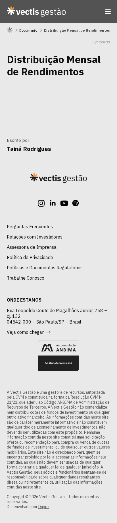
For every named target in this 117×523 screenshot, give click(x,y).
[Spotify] (75, 203)
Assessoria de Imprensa (32, 247)
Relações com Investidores (34, 237)
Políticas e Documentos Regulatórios (45, 267)
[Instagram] (41, 203)
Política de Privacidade (30, 257)
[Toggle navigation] (107, 11)
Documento (28, 30)
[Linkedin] (52, 203)
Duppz (43, 506)
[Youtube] (64, 203)
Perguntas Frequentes (30, 226)
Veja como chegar (25, 332)
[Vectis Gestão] (36, 11)
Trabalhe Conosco (25, 278)
